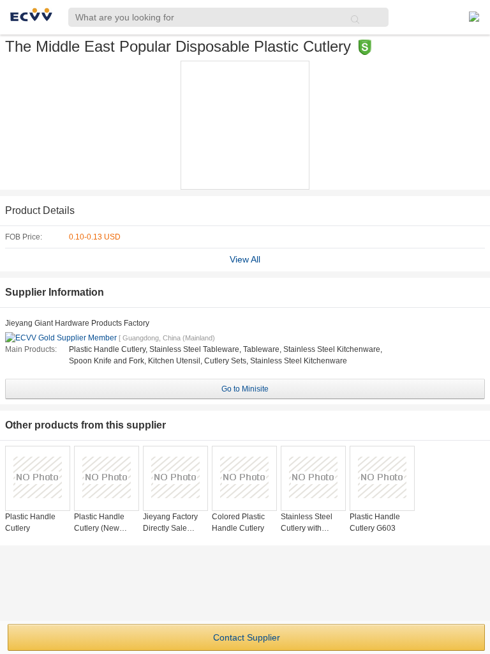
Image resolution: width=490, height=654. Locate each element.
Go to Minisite (245, 388)
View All (245, 259)
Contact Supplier (246, 637)
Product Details (40, 210)
